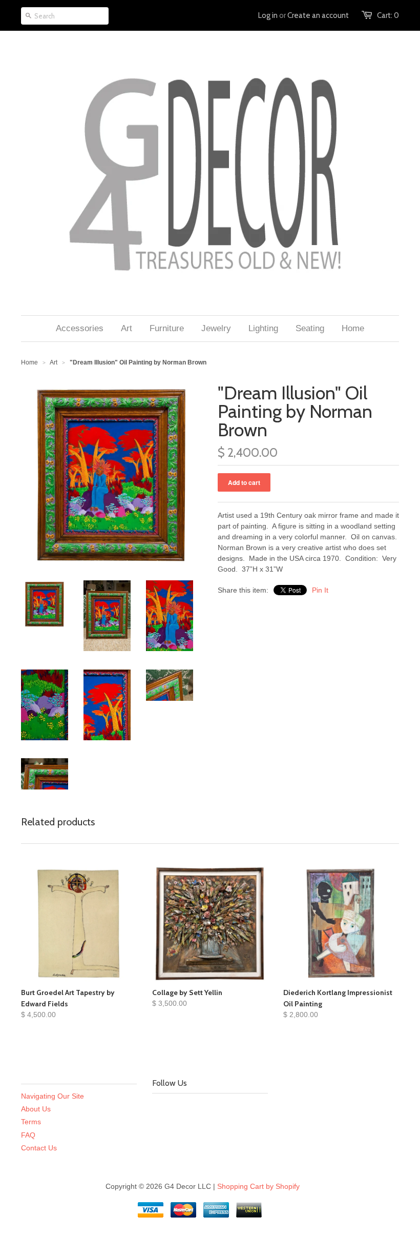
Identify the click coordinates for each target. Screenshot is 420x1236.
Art (53, 362)
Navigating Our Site (52, 1096)
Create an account (318, 15)
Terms (31, 1122)
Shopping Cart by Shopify (258, 1186)
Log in (268, 15)
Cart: (388, 15)
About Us (36, 1109)
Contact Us (39, 1148)
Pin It (320, 590)
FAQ (28, 1135)
